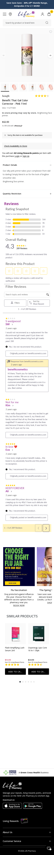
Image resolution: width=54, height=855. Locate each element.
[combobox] (27, 22)
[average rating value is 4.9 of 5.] (12, 664)
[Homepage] (26, 14)
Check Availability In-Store (15, 146)
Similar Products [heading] (22, 616)
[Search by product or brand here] (46, 22)
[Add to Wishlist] (50, 31)
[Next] (50, 55)
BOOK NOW (19, 605)
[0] (49, 14)
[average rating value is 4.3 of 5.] (42, 95)
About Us (7, 832)
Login (17, 156)
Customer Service (12, 841)
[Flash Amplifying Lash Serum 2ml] (15, 633)
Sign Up (26, 156)
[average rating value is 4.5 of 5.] (35, 664)
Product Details (10, 165)
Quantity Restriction (12, 193)
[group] (15, 649)
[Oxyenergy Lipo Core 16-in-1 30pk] (38, 633)
